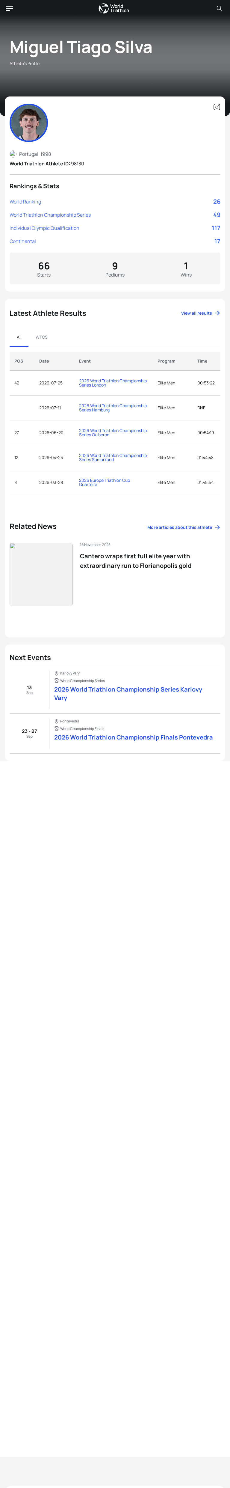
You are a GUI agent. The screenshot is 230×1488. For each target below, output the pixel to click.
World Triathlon (114, 8)
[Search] (219, 8)
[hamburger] (10, 8)
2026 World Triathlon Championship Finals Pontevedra (133, 737)
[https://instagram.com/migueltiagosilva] (216, 107)
